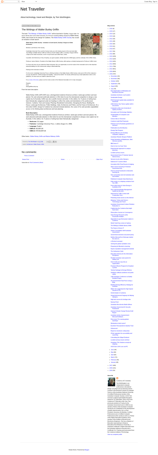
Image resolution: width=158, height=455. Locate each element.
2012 (111, 64)
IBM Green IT (114, 143)
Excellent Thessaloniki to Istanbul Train (122, 326)
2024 (111, 33)
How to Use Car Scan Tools (119, 146)
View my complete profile (114, 434)
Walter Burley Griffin (39, 144)
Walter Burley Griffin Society (63, 37)
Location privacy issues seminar (120, 340)
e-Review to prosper (117, 241)
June (112, 349)
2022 (111, 38)
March (113, 357)
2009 (111, 71)
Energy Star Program (117, 130)
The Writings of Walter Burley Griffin (39, 33)
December (114, 76)
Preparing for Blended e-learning (120, 246)
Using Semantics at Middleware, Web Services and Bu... (122, 140)
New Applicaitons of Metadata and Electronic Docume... (121, 91)
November (114, 78)
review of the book (34, 79)
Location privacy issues (117, 152)
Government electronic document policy (122, 234)
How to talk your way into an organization (119, 262)
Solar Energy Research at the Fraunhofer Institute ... (119, 215)
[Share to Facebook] (54, 142)
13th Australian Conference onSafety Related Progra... (121, 277)
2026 (111, 28)
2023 (111, 36)
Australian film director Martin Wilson (121, 304)
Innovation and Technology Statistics (121, 112)
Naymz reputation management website (122, 249)
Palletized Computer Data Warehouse (122, 179)
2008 (111, 74)
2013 (111, 61)
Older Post (99, 159)
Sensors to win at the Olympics (120, 159)
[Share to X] (52, 142)
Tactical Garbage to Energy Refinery (121, 270)
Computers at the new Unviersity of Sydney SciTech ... (121, 108)
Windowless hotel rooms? (118, 323)
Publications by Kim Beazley (119, 128)
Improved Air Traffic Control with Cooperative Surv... (120, 194)
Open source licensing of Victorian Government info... (121, 167)
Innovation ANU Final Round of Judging (122, 164)
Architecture (30, 144)
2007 (111, 365)
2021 (111, 41)
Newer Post (25, 159)
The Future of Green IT (117, 228)
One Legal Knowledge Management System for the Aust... (121, 190)
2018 (111, 48)
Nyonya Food (115, 302)
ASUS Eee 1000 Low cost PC (119, 346)
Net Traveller (32, 9)
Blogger (87, 450)
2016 (111, 54)
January (113, 362)
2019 (111, 46)
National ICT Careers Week (119, 161)
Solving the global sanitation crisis (121, 243)
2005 (111, 370)
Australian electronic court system (120, 95)
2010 (111, 69)
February (114, 360)
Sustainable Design (116, 97)
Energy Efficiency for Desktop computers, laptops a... (119, 133)
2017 (111, 51)
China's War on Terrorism (118, 119)
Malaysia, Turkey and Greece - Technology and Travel (120, 200)
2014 (111, 59)
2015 (111, 56)
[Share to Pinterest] (56, 142)
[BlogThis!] (50, 142)
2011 (111, 66)
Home (62, 159)
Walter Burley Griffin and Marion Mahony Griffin (45, 136)
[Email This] (48, 142)
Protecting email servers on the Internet (122, 197)
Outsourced (114, 328)
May (112, 352)
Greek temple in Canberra (118, 293)
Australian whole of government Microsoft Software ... (120, 315)
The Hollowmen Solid (117, 251)
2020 (111, 44)
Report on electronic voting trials (120, 331)
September (114, 83)
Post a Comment (29, 155)
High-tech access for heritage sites (121, 299)
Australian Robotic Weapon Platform (121, 137)
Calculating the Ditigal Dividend (120, 337)
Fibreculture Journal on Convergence (122, 212)
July (112, 88)
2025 (111, 31)
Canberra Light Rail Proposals (119, 121)
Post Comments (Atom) (36, 162)
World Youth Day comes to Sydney (121, 223)
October (113, 81)
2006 (111, 368)
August (113, 86)
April (112, 355)
